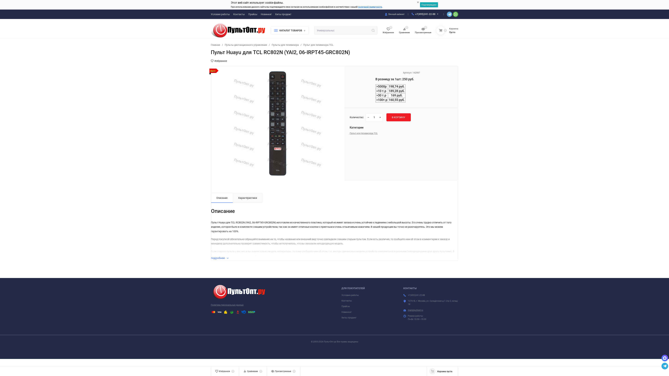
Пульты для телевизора (285, 45)
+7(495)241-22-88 (425, 14)
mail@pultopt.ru (415, 310)
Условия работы (350, 295)
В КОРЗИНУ (398, 117)
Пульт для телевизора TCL (318, 45)
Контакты (346, 300)
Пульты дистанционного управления (246, 45)
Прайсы (345, 306)
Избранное (220, 61)
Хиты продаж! (348, 317)
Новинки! (346, 312)
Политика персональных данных (227, 305)
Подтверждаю (429, 4)
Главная (215, 45)
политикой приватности (370, 7)
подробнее (218, 258)
